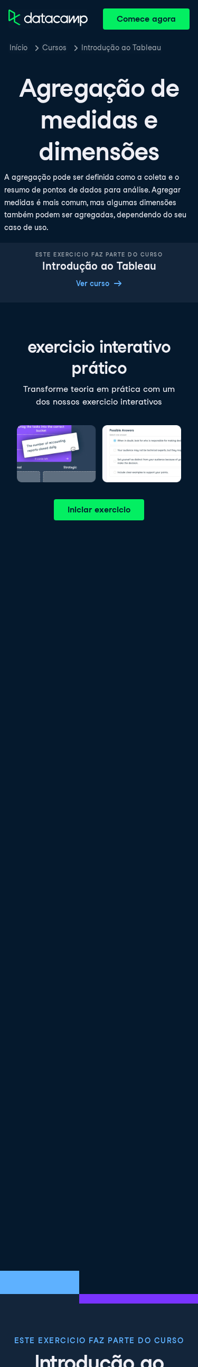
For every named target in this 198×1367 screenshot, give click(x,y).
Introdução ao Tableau (121, 47)
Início (18, 47)
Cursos (54, 47)
